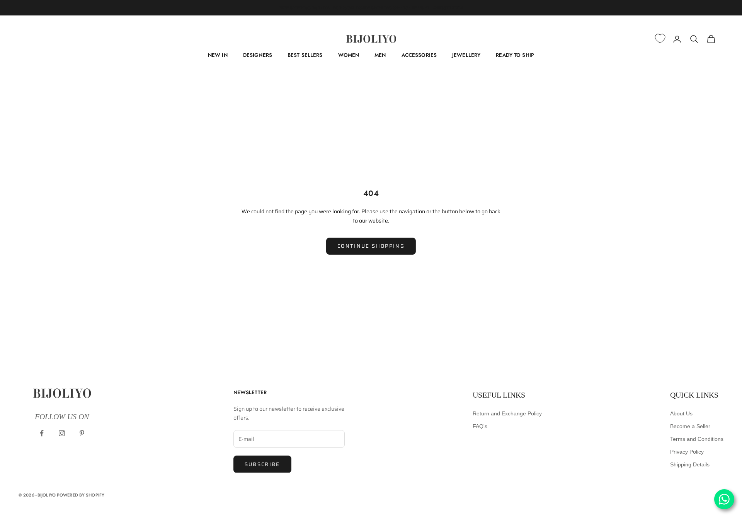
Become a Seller (690, 426)
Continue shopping (371, 246)
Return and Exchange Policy (507, 413)
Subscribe (262, 464)
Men (380, 55)
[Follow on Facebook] (42, 433)
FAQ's (480, 426)
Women (348, 55)
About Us (681, 413)
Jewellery (466, 55)
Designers (257, 55)
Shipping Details (690, 464)
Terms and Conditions (696, 439)
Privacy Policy (687, 452)
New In (218, 55)
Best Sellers (305, 55)
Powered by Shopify (80, 495)
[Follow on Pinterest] (82, 433)
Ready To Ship (515, 55)
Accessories (419, 55)
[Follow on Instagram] (62, 433)
